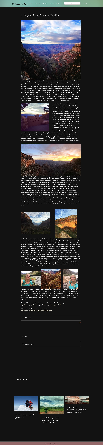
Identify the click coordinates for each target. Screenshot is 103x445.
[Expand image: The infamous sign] (31, 279)
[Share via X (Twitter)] (26, 318)
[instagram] (84, 3)
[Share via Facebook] (22, 318)
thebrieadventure (20, 3)
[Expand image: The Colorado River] (71, 279)
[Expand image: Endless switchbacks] (51, 279)
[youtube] (86, 3)
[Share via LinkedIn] (29, 318)
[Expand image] (35, 223)
